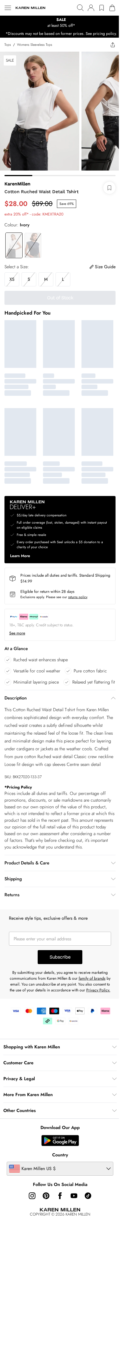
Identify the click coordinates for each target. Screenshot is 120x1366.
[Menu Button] (7, 7)
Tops (7, 44)
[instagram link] (32, 1195)
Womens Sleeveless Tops (34, 44)
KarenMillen (17, 183)
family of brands (92, 978)
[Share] (113, 45)
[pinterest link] (46, 1195)
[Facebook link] (60, 1195)
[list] (60, 22)
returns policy (77, 597)
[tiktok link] (88, 1195)
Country (60, 1155)
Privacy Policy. (98, 990)
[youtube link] (74, 1195)
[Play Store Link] (60, 1140)
